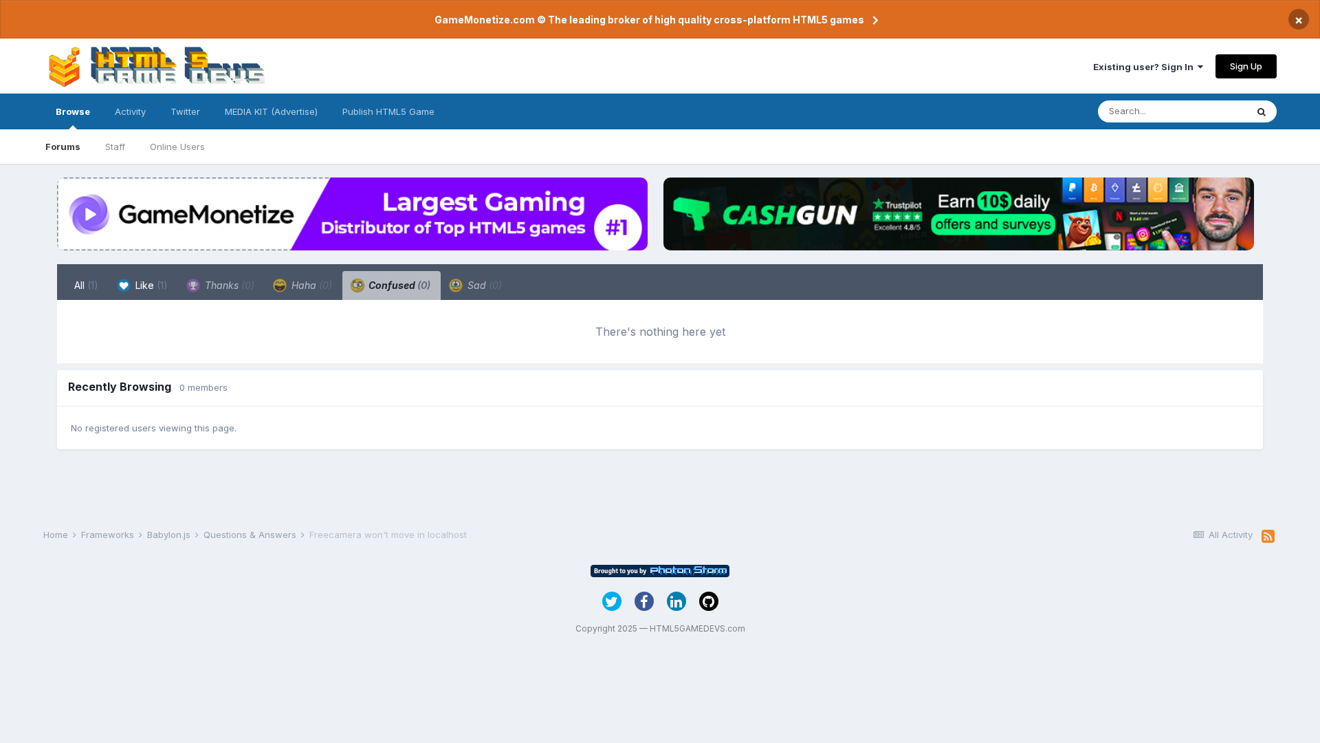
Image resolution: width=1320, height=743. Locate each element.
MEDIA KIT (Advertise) (271, 111)
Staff (115, 146)
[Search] (1261, 111)
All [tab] (86, 285)
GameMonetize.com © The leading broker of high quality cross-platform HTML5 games (649, 19)
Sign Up (1246, 66)
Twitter (185, 111)
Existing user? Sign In (1145, 66)
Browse (73, 111)
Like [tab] (150, 285)
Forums (62, 146)
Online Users (177, 146)
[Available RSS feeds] (1268, 536)
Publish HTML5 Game (388, 111)
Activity (130, 111)
